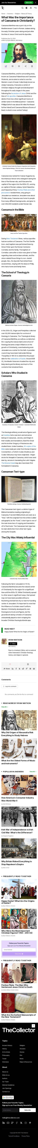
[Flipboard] (30, 669)
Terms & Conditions (13, 1136)
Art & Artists (6, 1052)
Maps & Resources (26, 1062)
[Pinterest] (30, 1122)
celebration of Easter (18, 359)
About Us (5, 1072)
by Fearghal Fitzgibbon (7, 836)
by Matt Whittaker (6, 804)
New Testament (12, 239)
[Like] (10, 664)
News (21, 1059)
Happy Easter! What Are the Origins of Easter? (19, 632)
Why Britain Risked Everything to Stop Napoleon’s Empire (16, 863)
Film (21, 1055)
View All (4, 707)
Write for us (6, 1075)
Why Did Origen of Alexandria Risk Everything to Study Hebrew (17, 734)
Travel (4, 1059)
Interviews (5, 1062)
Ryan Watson (11, 40)
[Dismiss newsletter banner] (35, 2)
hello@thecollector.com (11, 1118)
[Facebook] (16, 669)
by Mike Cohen (5, 867)
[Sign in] (31, 8)
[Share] (25, 66)
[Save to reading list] (19, 66)
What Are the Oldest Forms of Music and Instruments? (18, 762)
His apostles (11, 96)
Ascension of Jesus (18, 93)
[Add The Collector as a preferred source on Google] (8, 1097)
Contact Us (6, 1091)
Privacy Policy (26, 1136)
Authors (4, 1078)
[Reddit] (23, 669)
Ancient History (14, 990)
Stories (22, 1052)
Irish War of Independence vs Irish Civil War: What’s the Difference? (17, 831)
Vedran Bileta (6, 990)
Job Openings (6, 1088)
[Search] (22, 8)
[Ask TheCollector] (6, 66)
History (4, 1049)
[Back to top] (33, 1025)
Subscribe (29, 2)
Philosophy (6, 1055)
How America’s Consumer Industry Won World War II (17, 799)
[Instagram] (25, 1122)
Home (3, 13)
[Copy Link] (27, 669)
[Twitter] (19, 668)
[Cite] (32, 66)
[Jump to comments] (12, 66)
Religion (22, 1045)
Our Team (5, 1082)
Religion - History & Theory (23, 13)
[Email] (34, 668)
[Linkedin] (12, 669)
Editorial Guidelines (8, 1085)
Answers (10, 13)
